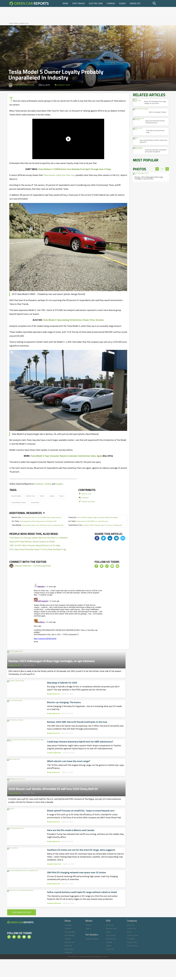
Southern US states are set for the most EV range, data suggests (81, 850)
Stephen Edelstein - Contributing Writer (33, 566)
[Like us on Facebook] (96, 566)
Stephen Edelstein (23, 85)
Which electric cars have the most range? (68, 761)
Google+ (59, 484)
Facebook (39, 484)
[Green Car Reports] (29, 3)
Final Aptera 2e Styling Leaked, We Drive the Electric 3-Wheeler (38, 538)
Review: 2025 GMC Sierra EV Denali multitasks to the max (77, 722)
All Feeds (109, 925)
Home (11, 23)
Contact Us (131, 928)
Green (42, 495)
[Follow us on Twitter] (101, 566)
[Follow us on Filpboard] (117, 566)
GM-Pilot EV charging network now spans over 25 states (76, 872)
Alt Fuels (68, 945)
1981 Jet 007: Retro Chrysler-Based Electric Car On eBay (34, 545)
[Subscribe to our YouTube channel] (112, 566)
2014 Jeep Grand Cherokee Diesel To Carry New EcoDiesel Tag (37, 549)
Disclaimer (131, 938)
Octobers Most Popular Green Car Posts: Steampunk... (95, 525)
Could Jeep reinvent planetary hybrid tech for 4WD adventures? (80, 741)
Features (68, 952)
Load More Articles (21, 912)
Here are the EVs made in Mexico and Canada (70, 830)
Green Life (135, 3)
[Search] (160, 3)
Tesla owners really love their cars (59, 175)
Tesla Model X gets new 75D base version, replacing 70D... (38, 525)
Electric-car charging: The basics (64, 702)
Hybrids (111, 3)
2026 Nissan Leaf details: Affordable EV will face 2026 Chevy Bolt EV (53, 788)
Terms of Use (132, 935)
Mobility (68, 928)
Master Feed (111, 928)
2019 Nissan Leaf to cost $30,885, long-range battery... (37, 517)
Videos (88, 928)
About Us (130, 925)
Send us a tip (86, 493)
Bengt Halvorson (14, 665)
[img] (97, 538)
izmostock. (105, 957)
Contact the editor (88, 501)
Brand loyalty (16, 495)
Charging (68, 925)
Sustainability (70, 932)
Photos (88, 925)
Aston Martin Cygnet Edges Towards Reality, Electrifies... (93, 517)
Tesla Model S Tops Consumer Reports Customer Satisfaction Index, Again (66, 456)
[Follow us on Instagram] (107, 566)
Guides (122, 3)
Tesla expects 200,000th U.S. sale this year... (88, 521)
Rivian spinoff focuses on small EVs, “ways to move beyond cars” (81, 810)
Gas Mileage (70, 935)
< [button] (157, 169)
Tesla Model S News (18, 502)
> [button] (167, 169)
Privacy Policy (132, 945)
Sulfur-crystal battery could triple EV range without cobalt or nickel (82, 892)
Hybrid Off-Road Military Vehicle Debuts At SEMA (32, 542)
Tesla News (35, 502)
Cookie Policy (132, 942)
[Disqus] (68, 612)
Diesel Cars (69, 949)
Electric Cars (96, 3)
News (65, 3)
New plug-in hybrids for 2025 (62, 682)
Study (61, 495)
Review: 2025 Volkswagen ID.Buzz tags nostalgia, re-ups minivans (51, 660)
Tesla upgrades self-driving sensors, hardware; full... (34, 521)
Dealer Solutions (92, 939)
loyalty (51, 495)
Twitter (47, 484)
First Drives (78, 3)
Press (129, 932)
